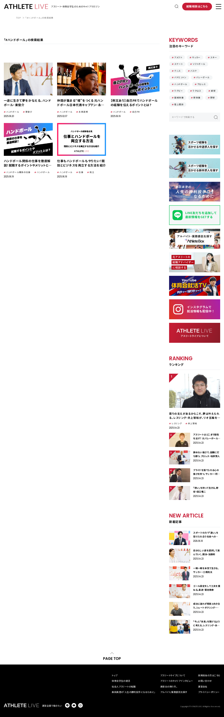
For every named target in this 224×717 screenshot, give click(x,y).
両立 (92, 172)
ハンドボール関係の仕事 (18, 172)
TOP (18, 17)
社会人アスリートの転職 (124, 686)
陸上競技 (179, 104)
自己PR (136, 111)
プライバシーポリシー (208, 691)
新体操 (196, 97)
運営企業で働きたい (52, 705)
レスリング (177, 423)
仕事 (81, 172)
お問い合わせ (205, 680)
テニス (177, 70)
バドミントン (180, 77)
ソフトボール (199, 63)
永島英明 (83, 111)
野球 (212, 97)
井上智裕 (192, 423)
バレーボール (203, 77)
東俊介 (28, 111)
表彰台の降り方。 (168, 686)
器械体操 (179, 97)
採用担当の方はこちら (209, 675)
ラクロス (197, 90)
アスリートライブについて (172, 675)
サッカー (196, 57)
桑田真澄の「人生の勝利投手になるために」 (133, 691)
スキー (213, 57)
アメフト (178, 57)
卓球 (213, 90)
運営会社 (202, 686)
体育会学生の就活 (121, 680)
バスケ (193, 70)
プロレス (201, 84)
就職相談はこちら (197, 6)
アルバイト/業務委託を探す (173, 691)
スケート (178, 63)
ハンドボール (12, 111)
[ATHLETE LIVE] (26, 6)
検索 (215, 117)
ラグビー (178, 90)
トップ (114, 675)
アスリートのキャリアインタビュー (176, 680)
